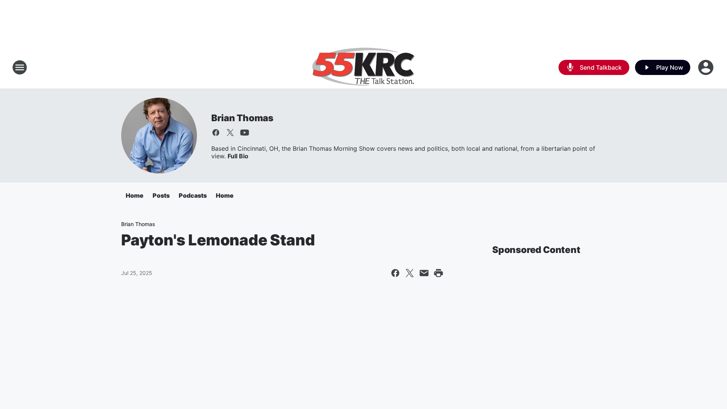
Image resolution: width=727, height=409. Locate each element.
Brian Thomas (242, 117)
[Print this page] (438, 273)
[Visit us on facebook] (215, 132)
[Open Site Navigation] (19, 67)
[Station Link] (363, 67)
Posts (161, 195)
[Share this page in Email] (424, 273)
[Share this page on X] (409, 273)
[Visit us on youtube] (244, 132)
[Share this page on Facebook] (395, 273)
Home (135, 195)
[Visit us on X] (230, 132)
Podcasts (193, 195)
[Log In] (706, 67)
